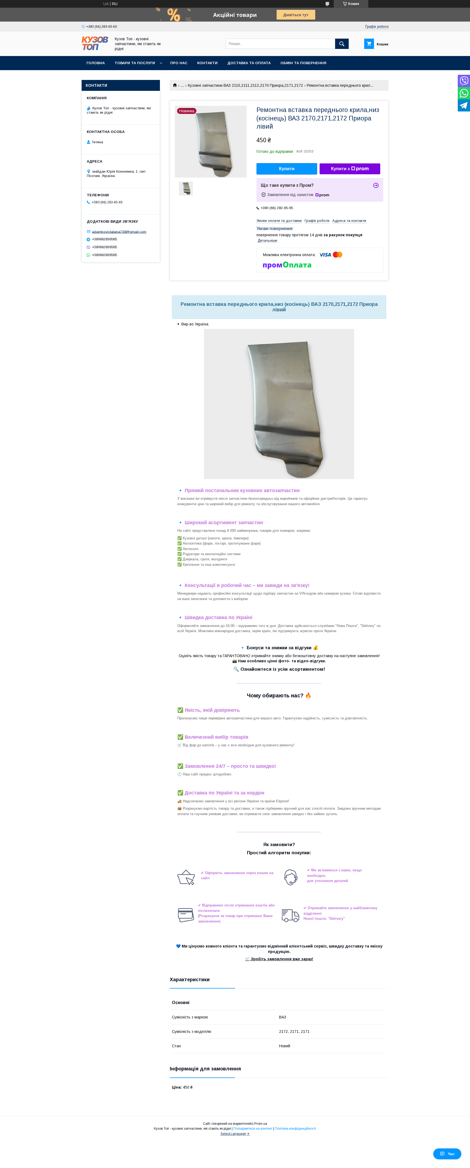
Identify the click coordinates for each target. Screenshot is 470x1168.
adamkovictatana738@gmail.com (119, 231)
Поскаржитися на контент (252, 1128)
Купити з (340, 168)
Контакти (207, 63)
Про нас (178, 63)
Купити (287, 168)
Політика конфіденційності (295, 1128)
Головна (95, 63)
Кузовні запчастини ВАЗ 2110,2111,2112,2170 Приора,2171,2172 (245, 85)
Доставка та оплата (249, 63)
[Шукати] (342, 44)
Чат (451, 1154)
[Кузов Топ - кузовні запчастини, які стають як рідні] (95, 49)
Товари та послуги (135, 63)
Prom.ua (260, 1124)
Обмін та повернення (303, 63)
